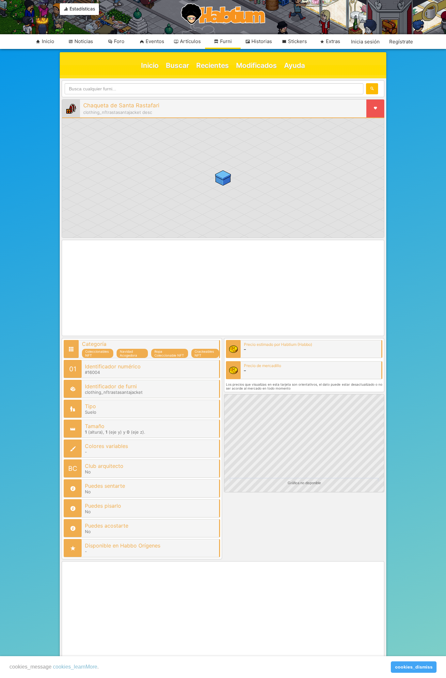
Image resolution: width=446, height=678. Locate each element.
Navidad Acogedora (128, 353)
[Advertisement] (223, 288)
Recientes (212, 65)
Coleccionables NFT (97, 353)
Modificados (256, 65)
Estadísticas (81, 8)
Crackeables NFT (204, 353)
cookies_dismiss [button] (414, 667)
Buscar (177, 65)
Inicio (150, 65)
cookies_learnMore (75, 667)
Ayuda (294, 65)
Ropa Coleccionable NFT (169, 353)
